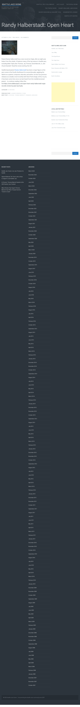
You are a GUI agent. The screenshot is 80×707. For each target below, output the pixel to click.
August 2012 (32, 467)
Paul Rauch (16, 37)
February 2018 (32, 306)
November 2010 (33, 546)
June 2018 (31, 295)
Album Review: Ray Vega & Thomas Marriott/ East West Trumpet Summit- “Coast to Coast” (11, 189)
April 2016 (31, 317)
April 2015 (31, 347)
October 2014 (32, 370)
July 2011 (31, 516)
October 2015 (32, 325)
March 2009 (32, 621)
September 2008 (33, 644)
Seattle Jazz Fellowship (45, 4)
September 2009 (33, 599)
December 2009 (33, 587)
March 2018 (32, 302)
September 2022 (33, 193)
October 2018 (32, 283)
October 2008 (32, 640)
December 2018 (33, 280)
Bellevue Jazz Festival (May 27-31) (60, 116)
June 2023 (31, 182)
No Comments (25, 37)
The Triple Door (50, 8)
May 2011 (31, 524)
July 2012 (31, 471)
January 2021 (32, 227)
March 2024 (32, 171)
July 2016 (31, 313)
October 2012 (32, 460)
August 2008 (32, 647)
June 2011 (31, 520)
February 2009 (32, 625)
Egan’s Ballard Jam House (68, 8)
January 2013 (32, 449)
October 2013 (32, 415)
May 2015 (31, 343)
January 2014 (32, 403)
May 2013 (31, 434)
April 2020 (31, 246)
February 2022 (32, 205)
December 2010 (33, 542)
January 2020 (32, 253)
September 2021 (33, 220)
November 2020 (33, 231)
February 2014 (32, 400)
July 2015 (31, 336)
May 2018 (31, 298)
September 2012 (33, 464)
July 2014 (31, 381)
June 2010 (31, 565)
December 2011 (33, 497)
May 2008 (31, 659)
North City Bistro (71, 16)
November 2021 (33, 212)
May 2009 (31, 614)
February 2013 (32, 445)
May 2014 (31, 388)
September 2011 (33, 509)
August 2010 (32, 557)
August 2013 (32, 422)
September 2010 (33, 554)
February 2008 (32, 670)
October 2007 (32, 685)
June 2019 (31, 272)
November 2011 (33, 501)
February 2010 (32, 580)
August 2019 (32, 268)
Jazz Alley (60, 4)
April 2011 (31, 527)
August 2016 (32, 310)
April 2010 (31, 572)
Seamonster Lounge (70, 12)
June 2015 (31, 340)
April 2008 (31, 662)
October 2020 (32, 235)
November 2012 (33, 456)
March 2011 (32, 531)
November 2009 (33, 591)
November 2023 (33, 175)
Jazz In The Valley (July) (57, 123)
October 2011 (32, 505)
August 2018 (32, 287)
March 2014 (32, 396)
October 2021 (32, 216)
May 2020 (31, 242)
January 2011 (32, 539)
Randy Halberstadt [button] (20, 70)
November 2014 (33, 366)
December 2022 (33, 190)
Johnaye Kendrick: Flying (14, 93)
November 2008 (33, 636)
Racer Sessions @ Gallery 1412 (50, 12)
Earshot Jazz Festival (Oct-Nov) (59, 120)
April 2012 (31, 482)
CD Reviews (11, 89)
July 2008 (31, 651)
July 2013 (31, 426)
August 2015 (32, 332)
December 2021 (33, 208)
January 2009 (32, 629)
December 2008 (33, 632)
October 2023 (32, 178)
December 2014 (33, 362)
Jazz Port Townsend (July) (58, 127)
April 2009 (31, 617)
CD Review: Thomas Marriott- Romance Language (19, 95)
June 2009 (31, 610)
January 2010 (32, 584)
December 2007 (33, 677)
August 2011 (32, 512)
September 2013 (33, 418)
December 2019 (33, 257)
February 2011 (32, 535)
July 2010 (31, 561)
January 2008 (32, 674)
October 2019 (32, 261)
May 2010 (31, 569)
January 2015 (32, 358)
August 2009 (32, 602)
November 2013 (33, 411)
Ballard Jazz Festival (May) (58, 112)
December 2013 (33, 407)
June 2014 (31, 385)
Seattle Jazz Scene (11, 4)
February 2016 (32, 321)
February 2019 (32, 276)
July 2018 (31, 291)
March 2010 (32, 576)
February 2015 (32, 355)
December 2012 (33, 452)
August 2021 (32, 223)
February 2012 (32, 490)
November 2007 (33, 681)
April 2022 (31, 201)
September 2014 (33, 373)
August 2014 (32, 377)
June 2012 (31, 475)
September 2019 (33, 265)
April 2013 (31, 437)
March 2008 (32, 666)
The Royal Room (72, 4)
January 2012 (32, 494)
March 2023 (32, 186)
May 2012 (31, 479)
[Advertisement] (63, 92)
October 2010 (32, 550)
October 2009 (32, 595)
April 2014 (31, 392)
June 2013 (31, 430)
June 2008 (31, 655)
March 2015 (32, 351)
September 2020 (33, 238)
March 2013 (32, 441)
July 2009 (31, 606)
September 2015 (33, 328)
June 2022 (31, 197)
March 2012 (32, 486)
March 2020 (32, 250)
